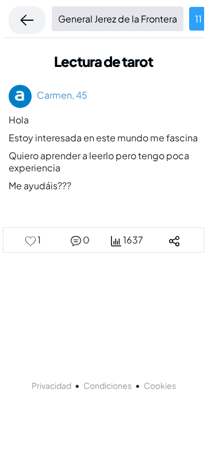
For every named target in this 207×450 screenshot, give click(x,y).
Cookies (160, 385)
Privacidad (51, 385)
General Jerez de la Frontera (117, 19)
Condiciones (107, 385)
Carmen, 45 (59, 95)
